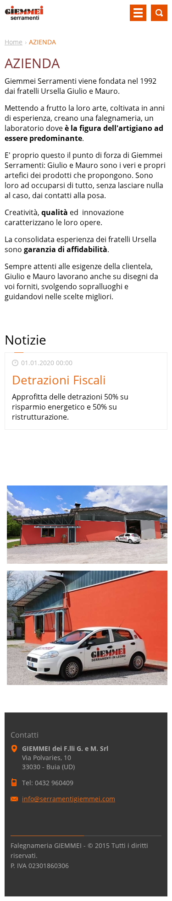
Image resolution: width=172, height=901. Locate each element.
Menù (138, 13)
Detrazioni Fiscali (59, 380)
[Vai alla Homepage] (24, 16)
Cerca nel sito (159, 13)
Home (13, 42)
